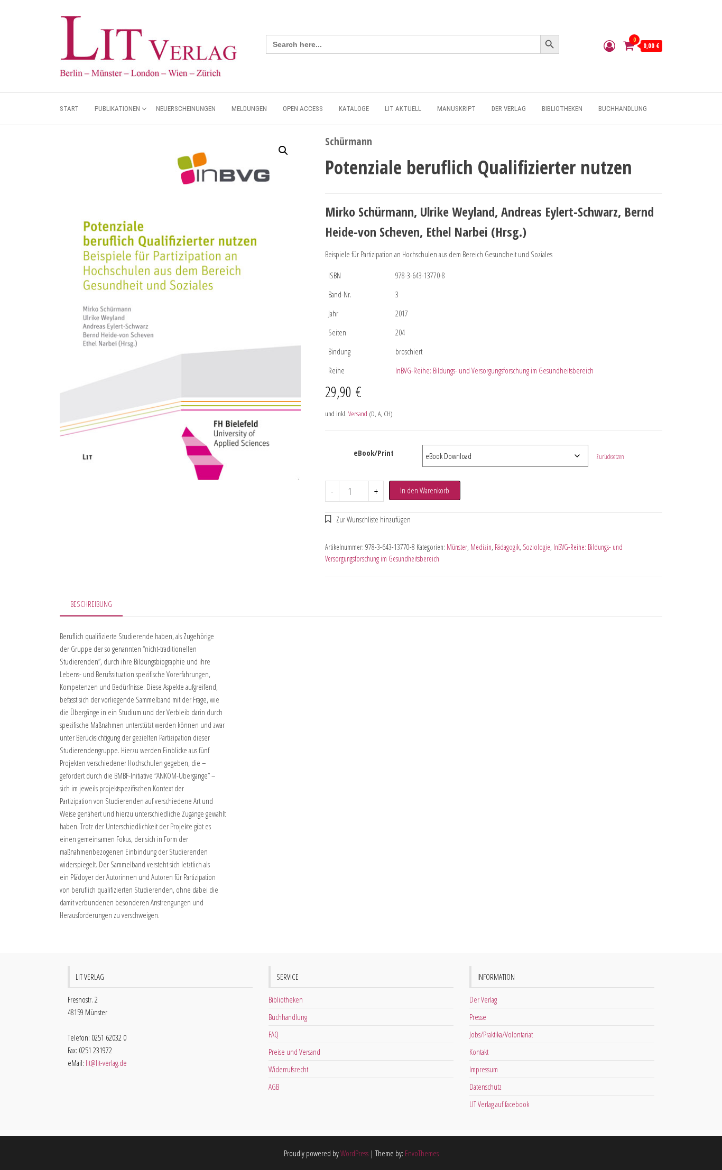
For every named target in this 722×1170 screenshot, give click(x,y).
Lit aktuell (403, 109)
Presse (477, 1017)
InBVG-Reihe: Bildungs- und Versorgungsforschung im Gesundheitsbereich (494, 370)
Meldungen (249, 109)
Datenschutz (485, 1086)
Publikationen (117, 109)
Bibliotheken (562, 109)
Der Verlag (509, 109)
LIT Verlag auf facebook (499, 1104)
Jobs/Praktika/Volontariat (501, 1034)
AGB (274, 1086)
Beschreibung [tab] (91, 603)
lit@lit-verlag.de (106, 1062)
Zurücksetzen (610, 456)
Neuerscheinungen (186, 109)
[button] (283, 150)
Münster (457, 547)
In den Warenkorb (424, 490)
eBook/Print (374, 452)
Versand (357, 413)
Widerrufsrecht (288, 1069)
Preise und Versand (294, 1051)
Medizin (481, 547)
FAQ (274, 1034)
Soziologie (536, 547)
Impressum (483, 1069)
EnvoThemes (422, 1153)
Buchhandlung (622, 109)
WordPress (354, 1153)
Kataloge (354, 109)
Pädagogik (507, 547)
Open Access (303, 109)
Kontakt (478, 1051)
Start (69, 109)
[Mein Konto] (609, 45)
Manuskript (456, 109)
